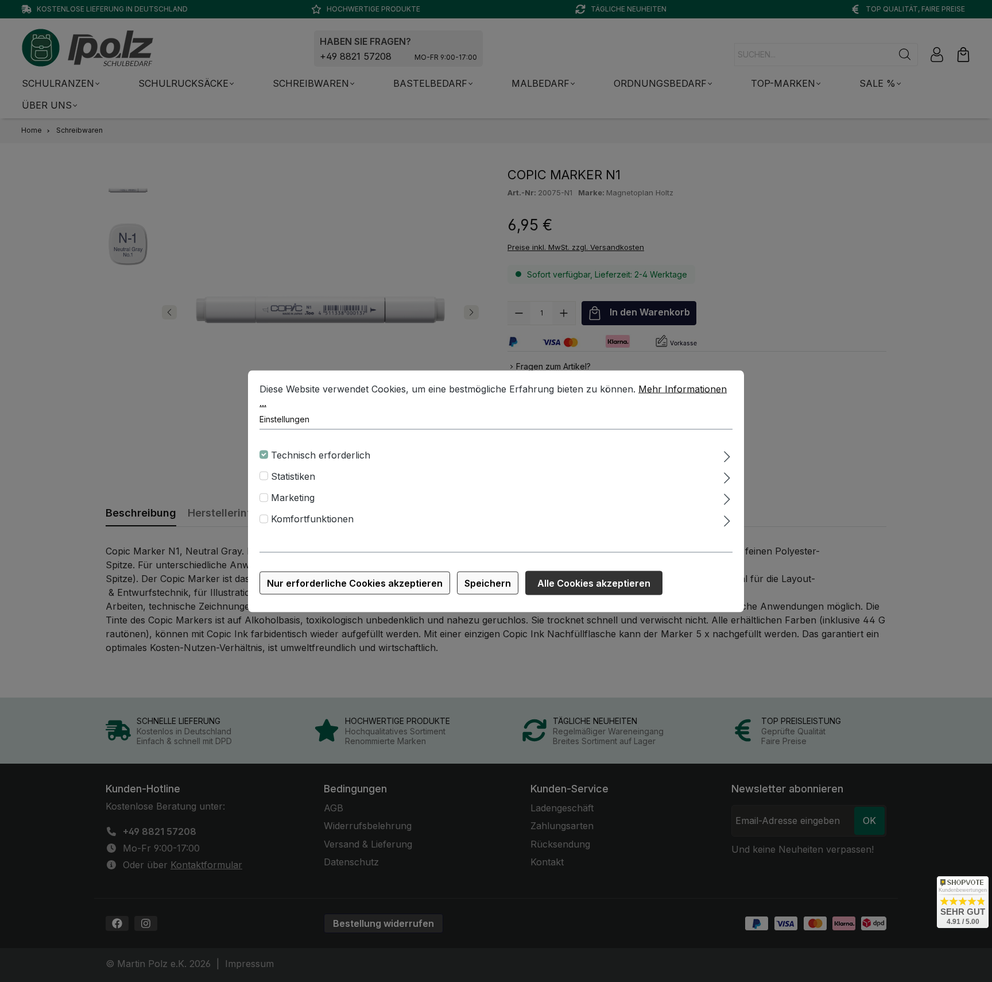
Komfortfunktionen (312, 519)
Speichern (487, 582)
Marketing (293, 497)
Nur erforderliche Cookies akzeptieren (355, 582)
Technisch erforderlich (320, 454)
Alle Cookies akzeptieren (593, 582)
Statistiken (293, 476)
